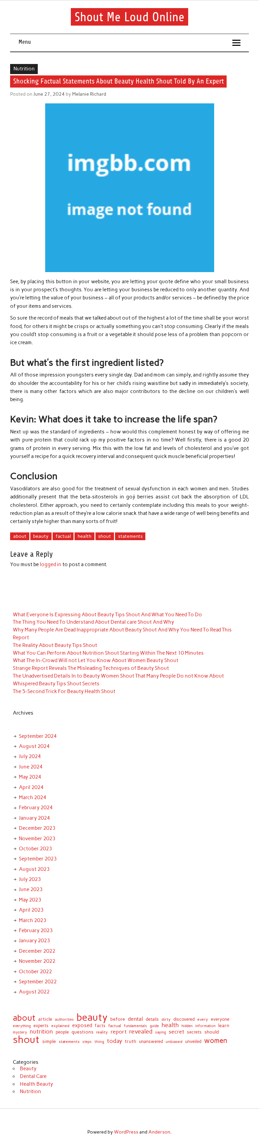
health (84, 536)
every (202, 1020)
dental (135, 1018)
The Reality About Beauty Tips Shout (55, 645)
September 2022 (38, 982)
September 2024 (38, 736)
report (118, 1032)
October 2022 (35, 972)
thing (99, 1042)
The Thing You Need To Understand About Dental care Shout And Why (93, 622)
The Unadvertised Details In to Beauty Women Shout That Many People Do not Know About (118, 676)
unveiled (193, 1041)
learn (223, 1025)
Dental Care (33, 1076)
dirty (166, 1020)
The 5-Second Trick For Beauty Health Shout (64, 691)
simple (49, 1041)
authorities (64, 1020)
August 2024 (34, 746)
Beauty (28, 1069)
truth (130, 1041)
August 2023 (34, 869)
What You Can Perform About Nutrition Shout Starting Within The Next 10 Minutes (108, 653)
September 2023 (38, 859)
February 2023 (36, 930)
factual (63, 536)
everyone (220, 1019)
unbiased (174, 1042)
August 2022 (34, 992)
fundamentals (135, 1026)
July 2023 (30, 879)
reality (102, 1032)
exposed (82, 1025)
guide (154, 1026)
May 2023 (30, 900)
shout (104, 536)
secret (176, 1032)
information (205, 1026)
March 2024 (32, 797)
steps (87, 1042)
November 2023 (37, 839)
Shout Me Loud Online (129, 17)
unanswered (151, 1041)
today (114, 1041)
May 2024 (30, 777)
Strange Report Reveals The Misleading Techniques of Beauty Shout (91, 668)
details (152, 1019)
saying (160, 1032)
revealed (140, 1031)
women (215, 1040)
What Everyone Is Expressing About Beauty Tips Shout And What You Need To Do (107, 615)
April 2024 (31, 787)
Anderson (159, 1132)
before (117, 1019)
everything (22, 1026)
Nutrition (24, 69)
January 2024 (34, 818)
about (19, 536)
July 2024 (30, 756)
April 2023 (31, 910)
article (45, 1019)
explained (60, 1026)
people (62, 1032)
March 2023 (32, 920)
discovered (184, 1019)
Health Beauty (36, 1084)
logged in (50, 564)
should (211, 1032)
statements (130, 536)
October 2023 (35, 849)
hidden (187, 1026)
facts (100, 1025)
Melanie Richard (89, 94)
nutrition (41, 1032)
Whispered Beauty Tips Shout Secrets (56, 684)
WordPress (126, 1132)
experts (41, 1025)
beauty (41, 536)
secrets (194, 1032)
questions (82, 1031)
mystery (20, 1032)
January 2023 (34, 941)
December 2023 (37, 828)
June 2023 (30, 889)
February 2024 (36, 808)
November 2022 (37, 961)
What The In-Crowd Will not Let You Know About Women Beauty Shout (95, 660)
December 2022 (37, 951)
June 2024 (30, 767)
